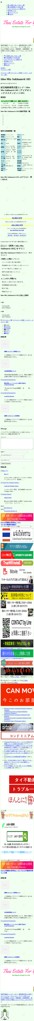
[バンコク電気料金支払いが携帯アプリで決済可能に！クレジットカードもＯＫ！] (14, 745)
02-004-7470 (17, 218)
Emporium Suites (9, 721)
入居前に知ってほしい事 (17, 751)
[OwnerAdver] (17, 542)
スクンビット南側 (18, 320)
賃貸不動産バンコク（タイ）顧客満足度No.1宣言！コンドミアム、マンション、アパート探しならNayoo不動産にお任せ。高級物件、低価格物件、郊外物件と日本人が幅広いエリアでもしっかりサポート (17, 997)
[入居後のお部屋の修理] (17, 675)
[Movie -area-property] (17, 575)
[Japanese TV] (17, 558)
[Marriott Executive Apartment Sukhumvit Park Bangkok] (18, 719)
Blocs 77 (6, 474)
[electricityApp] (17, 550)
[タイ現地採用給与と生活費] (17, 591)
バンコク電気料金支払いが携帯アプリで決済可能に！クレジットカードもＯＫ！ (18, 747)
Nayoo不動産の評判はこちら (11, 522)
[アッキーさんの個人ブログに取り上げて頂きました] (17, 583)
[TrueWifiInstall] (17, 566)
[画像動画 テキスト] (17, 520)
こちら (17, 677)
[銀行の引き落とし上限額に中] (17, 657)
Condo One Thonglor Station (11, 486)
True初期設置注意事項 (19, 756)
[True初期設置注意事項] (8, 756)
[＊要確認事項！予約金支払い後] (17, 647)
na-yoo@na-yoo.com (17, 230)
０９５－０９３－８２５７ (17, 235)
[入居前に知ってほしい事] (7, 751)
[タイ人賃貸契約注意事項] (17, 666)
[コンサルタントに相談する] (8, 753)
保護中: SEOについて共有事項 (12, 415)
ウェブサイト (5, 460)
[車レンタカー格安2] (17, 616)
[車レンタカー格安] (17, 607)
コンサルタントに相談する (21, 753)
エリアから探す (5, 526)
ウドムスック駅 (7, 320)
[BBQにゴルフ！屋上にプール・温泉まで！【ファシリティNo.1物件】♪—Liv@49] (8, 760)
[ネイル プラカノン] (17, 819)
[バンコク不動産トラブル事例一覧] (12, 766)
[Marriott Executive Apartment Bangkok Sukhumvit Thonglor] (18, 713)
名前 (3, 452)
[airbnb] (17, 730)
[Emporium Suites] (20, 721)
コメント (3, 437)
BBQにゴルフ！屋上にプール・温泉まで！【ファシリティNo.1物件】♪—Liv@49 (18, 762)
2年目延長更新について (10, 371)
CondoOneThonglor (9, 396)
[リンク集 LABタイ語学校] (17, 858)
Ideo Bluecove (8, 508)
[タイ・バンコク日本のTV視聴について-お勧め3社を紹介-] (10, 742)
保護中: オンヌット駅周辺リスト (12, 351)
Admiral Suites (8, 497)
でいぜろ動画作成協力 (8, 524)
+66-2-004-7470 (17, 225)
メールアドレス (6, 455)
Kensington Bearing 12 (10, 511)
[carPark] (17, 599)
